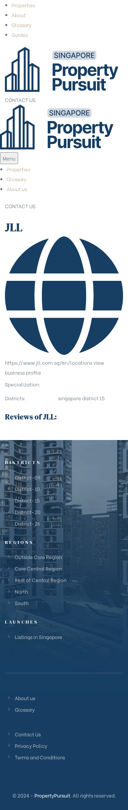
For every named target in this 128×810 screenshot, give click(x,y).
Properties (23, 5)
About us (17, 188)
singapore (69, 398)
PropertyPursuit (52, 795)
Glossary (21, 24)
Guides (19, 34)
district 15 (93, 398)
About (18, 14)
